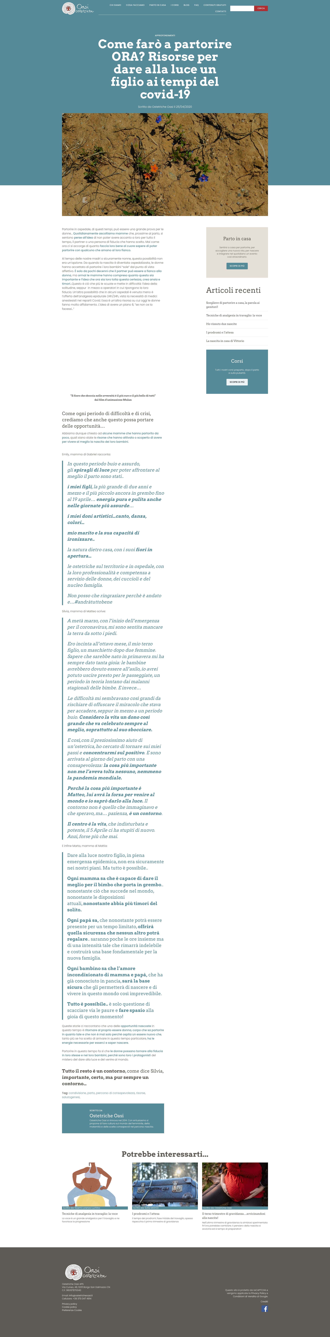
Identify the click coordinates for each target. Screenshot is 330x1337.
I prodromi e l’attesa (220, 332)
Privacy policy (69, 1304)
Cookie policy (69, 1307)
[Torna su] (8, 1319)
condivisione (77, 1093)
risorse (140, 1093)
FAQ (196, 5)
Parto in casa (157, 5)
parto (91, 1093)
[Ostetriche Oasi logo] (78, 8)
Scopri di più (237, 265)
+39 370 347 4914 (82, 1298)
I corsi (175, 5)
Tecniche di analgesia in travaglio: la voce (234, 315)
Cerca (261, 8)
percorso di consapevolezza (115, 1093)
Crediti (264, 1301)
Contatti (220, 11)
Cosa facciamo (135, 5)
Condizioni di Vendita (244, 1296)
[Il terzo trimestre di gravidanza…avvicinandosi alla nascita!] (235, 1184)
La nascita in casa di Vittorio (225, 341)
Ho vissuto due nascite (221, 324)
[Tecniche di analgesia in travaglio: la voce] (95, 1184)
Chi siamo (115, 5)
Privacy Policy (258, 1293)
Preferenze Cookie (72, 1310)
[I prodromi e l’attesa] (165, 1184)
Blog (186, 5)
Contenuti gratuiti (215, 5)
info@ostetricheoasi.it (81, 1295)
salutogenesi (71, 1097)
